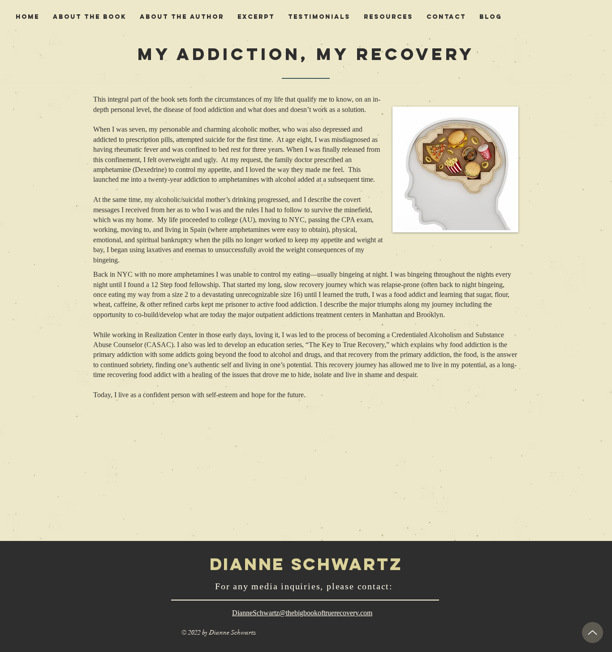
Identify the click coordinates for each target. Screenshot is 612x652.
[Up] (592, 632)
